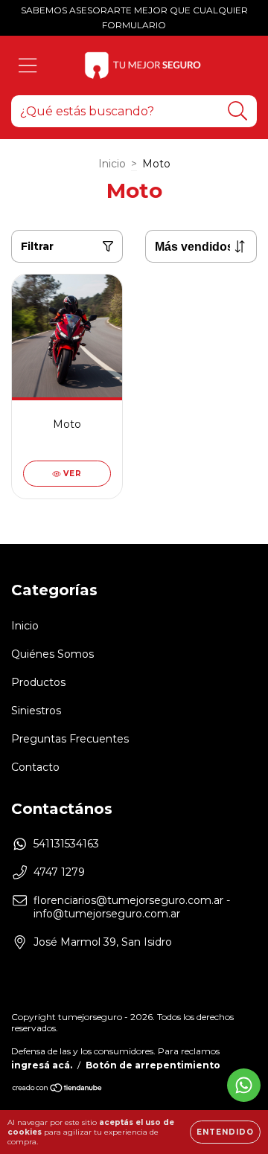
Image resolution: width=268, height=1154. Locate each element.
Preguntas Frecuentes (70, 739)
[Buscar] (237, 111)
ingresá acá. (41, 1065)
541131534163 (66, 843)
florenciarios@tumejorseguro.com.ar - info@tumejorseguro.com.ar (132, 907)
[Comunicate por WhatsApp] (244, 1085)
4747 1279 (59, 872)
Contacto (35, 767)
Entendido (225, 1132)
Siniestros (36, 710)
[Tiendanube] (57, 1089)
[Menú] (28, 66)
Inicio (112, 163)
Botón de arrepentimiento (153, 1065)
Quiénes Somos (52, 654)
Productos (38, 682)
